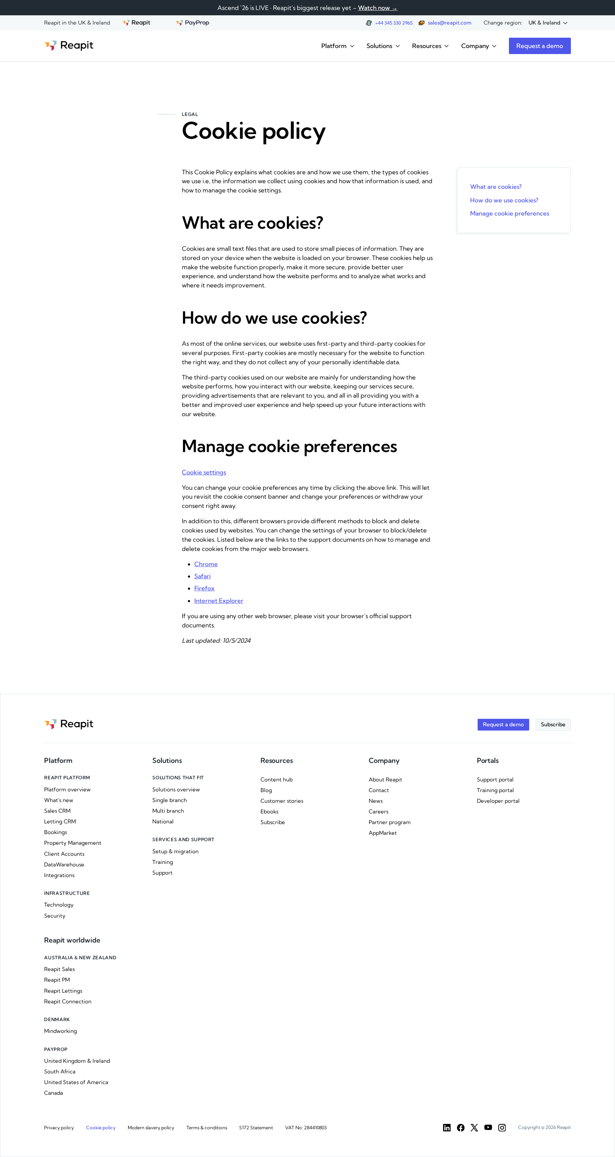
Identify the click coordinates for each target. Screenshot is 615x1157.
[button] (548, 22)
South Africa (59, 1071)
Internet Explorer (218, 600)
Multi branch (168, 810)
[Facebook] (461, 1128)
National (163, 821)
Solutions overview (176, 789)
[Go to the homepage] (68, 46)
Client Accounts (64, 853)
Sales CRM (57, 810)
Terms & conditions (206, 1127)
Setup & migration (175, 851)
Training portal (495, 790)
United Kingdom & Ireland (77, 1060)
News (376, 800)
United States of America (76, 1082)
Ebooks (269, 811)
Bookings (55, 832)
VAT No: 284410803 (306, 1127)
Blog (266, 790)
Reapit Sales (59, 969)
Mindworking (60, 1031)
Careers (378, 811)
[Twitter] (474, 1128)
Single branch (169, 800)
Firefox (204, 588)
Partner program (390, 822)
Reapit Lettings (63, 990)
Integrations (59, 875)
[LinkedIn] (447, 1128)
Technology (59, 904)
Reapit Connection (67, 1001)
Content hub (277, 779)
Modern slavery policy (151, 1127)
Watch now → (378, 7)
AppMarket (383, 832)
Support (162, 872)
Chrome (206, 564)
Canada (53, 1092)
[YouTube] (488, 1128)
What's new (58, 800)
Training (162, 862)
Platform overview (67, 789)
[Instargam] (502, 1128)
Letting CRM (60, 821)
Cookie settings (204, 472)
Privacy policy (59, 1127)
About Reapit (385, 779)
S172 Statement (256, 1127)
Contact (379, 790)
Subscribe (273, 822)
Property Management (72, 842)
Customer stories (282, 800)
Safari (202, 576)
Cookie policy (101, 1127)
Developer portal (498, 800)
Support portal (495, 779)
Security (54, 915)
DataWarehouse (64, 864)
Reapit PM (57, 979)
